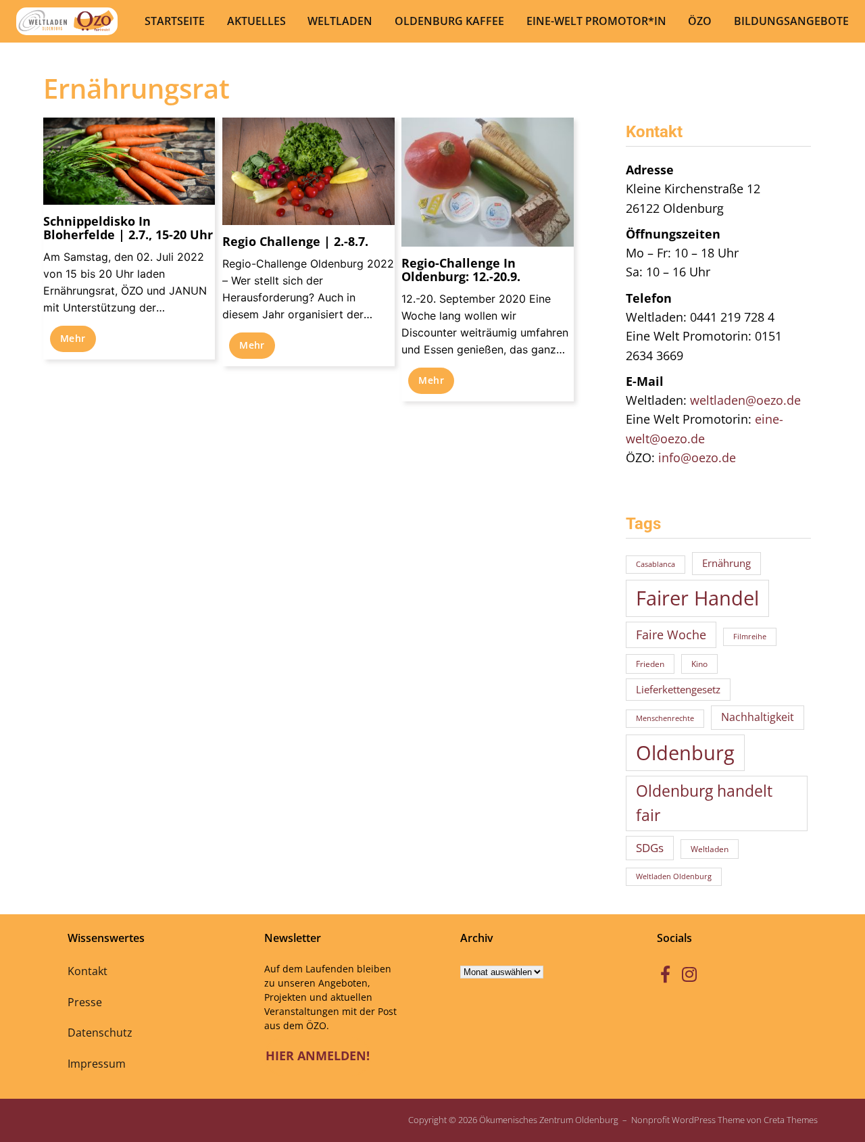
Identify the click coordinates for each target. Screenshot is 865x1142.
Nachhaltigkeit (757, 717)
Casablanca (655, 564)
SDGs (650, 847)
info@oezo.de (697, 457)
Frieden (650, 664)
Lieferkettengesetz (678, 689)
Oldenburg (685, 752)
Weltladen (709, 849)
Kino (699, 664)
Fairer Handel (697, 598)
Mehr (73, 338)
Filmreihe (749, 636)
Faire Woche (671, 634)
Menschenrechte (665, 718)
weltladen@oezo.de (745, 400)
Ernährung (726, 563)
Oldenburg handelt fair (704, 803)
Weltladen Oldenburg (674, 876)
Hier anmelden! (318, 1055)
